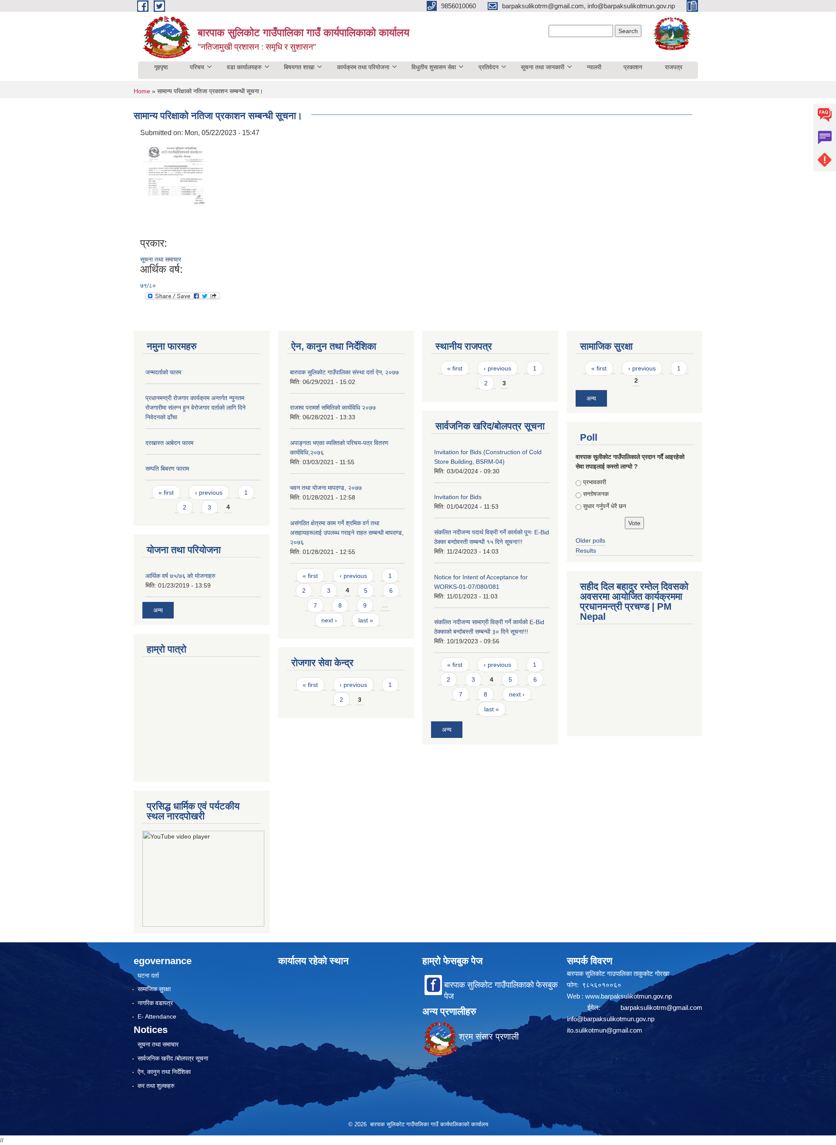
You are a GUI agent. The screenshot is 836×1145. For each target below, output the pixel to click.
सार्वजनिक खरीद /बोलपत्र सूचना (173, 1058)
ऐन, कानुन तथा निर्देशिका (164, 1071)
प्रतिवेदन (489, 67)
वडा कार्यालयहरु (244, 67)
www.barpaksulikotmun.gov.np (629, 996)
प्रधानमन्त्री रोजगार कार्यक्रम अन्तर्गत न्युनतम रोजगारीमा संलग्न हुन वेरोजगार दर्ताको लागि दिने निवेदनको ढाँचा (195, 407)
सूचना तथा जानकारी (542, 67)
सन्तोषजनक (596, 493)
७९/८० (148, 285)
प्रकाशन (633, 67)
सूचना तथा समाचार (160, 259)
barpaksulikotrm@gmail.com (661, 1007)
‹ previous (208, 492)
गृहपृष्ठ (161, 67)
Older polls (590, 540)
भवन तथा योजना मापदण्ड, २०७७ (326, 487)
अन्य (158, 610)
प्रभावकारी (594, 482)
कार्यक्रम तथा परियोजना (363, 67)
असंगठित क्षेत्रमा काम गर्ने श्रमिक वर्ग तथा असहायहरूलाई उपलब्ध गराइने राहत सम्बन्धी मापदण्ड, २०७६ (347, 533)
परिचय (197, 67)
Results (586, 550)
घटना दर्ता (148, 975)
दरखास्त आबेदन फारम (169, 442)
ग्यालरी (594, 67)
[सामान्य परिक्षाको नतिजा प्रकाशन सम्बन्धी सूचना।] (175, 187)
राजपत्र (673, 67)
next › (329, 620)
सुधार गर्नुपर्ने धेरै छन (604, 506)
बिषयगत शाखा (299, 67)
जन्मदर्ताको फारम (163, 372)
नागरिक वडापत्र (155, 1002)
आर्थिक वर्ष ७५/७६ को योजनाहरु (180, 575)
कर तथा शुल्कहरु (156, 1085)
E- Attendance (157, 1016)
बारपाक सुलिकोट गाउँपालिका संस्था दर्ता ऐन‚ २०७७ (344, 372)
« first (166, 492)
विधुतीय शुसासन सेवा (433, 67)
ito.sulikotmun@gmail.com (604, 1030)
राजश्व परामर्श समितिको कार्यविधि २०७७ (333, 407)
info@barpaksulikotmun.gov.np (610, 1019)
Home (142, 91)
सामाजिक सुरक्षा (154, 988)
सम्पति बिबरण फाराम (167, 468)
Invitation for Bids (458, 496)
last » (365, 620)
